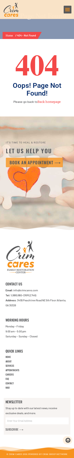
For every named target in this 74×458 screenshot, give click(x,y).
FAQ (7, 379)
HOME (8, 357)
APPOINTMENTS (12, 370)
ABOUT (9, 361)
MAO (8, 387)
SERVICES (10, 365)
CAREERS (10, 374)
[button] (67, 9)
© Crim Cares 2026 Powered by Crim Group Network (37, 454)
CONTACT (10, 383)
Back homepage (49, 101)
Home (10, 35)
